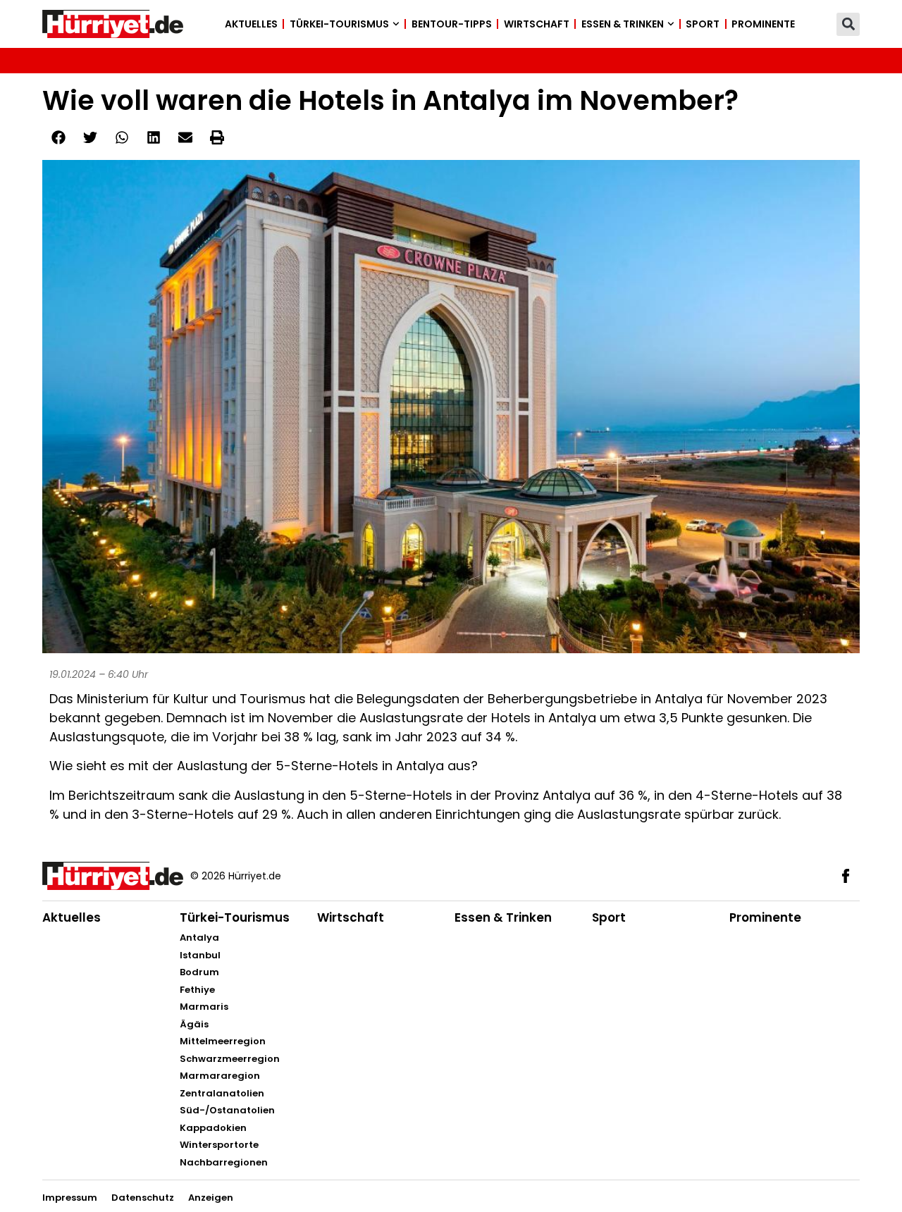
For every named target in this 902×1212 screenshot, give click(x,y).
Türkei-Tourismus (339, 24)
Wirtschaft (536, 24)
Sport (702, 24)
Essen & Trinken (622, 24)
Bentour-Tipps (452, 24)
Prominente (763, 24)
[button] (848, 24)
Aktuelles (251, 24)
